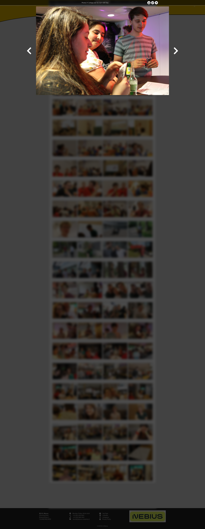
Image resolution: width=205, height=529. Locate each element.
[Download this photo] (149, 2)
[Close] (156, 2)
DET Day (105, 3)
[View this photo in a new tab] (152, 2)
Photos (84, 3)
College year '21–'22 (94, 3)
